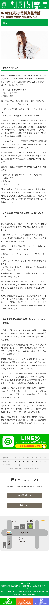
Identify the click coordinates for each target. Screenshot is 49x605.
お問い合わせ (25, 495)
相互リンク (24, 505)
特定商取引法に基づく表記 (24, 591)
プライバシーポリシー (7, 591)
